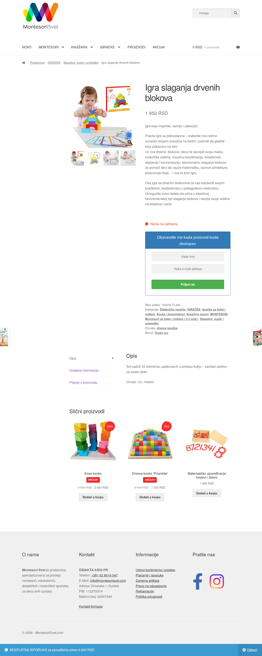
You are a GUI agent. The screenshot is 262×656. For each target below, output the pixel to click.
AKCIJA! (159, 47)
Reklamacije (145, 591)
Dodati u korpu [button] (93, 497)
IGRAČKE (107, 47)
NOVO (26, 47)
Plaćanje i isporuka (150, 575)
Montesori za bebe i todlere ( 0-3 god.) (171, 319)
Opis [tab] (72, 358)
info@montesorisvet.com (108, 580)
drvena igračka (167, 328)
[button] (131, 117)
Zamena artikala (147, 580)
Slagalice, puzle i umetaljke (80, 62)
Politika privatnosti (149, 596)
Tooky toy (161, 333)
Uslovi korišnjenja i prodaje (155, 569)
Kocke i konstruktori (171, 314)
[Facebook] (198, 580)
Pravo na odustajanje (151, 585)
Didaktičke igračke (173, 309)
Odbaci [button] (252, 649)
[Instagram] (217, 580)
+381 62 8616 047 (104, 575)
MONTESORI (49, 47)
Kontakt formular (91, 606)
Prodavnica (37, 62)
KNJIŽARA (79, 47)
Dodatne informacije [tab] (84, 370)
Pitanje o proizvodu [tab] (83, 382)
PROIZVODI (136, 47)
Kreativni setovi (198, 314)
